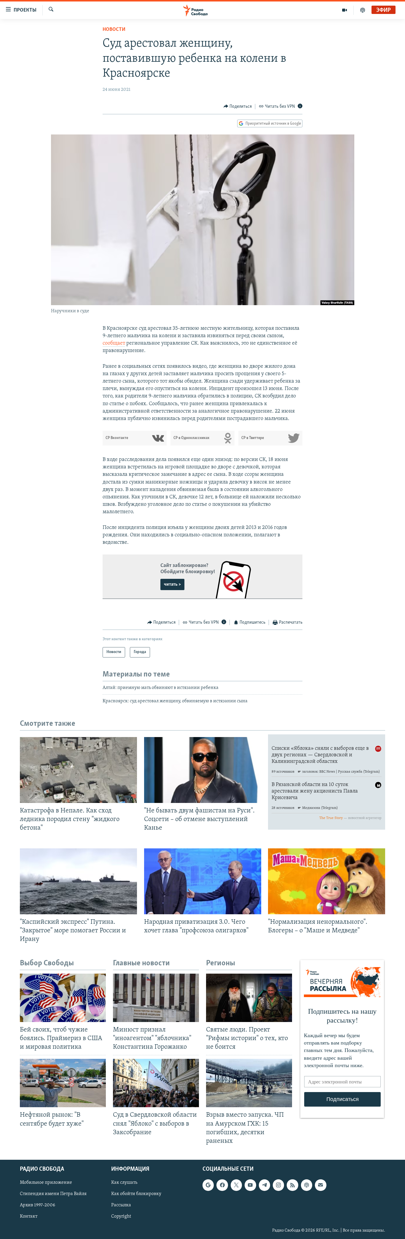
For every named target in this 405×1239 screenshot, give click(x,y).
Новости (114, 29)
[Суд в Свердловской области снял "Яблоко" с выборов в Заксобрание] (156, 1083)
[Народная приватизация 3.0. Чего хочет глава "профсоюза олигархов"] (202, 881)
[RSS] (292, 1185)
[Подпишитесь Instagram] (278, 1185)
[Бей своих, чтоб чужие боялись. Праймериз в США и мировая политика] (63, 998)
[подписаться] (320, 1185)
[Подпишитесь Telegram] (264, 1185)
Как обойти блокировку (136, 1194)
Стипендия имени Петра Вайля (53, 1194)
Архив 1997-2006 (37, 1205)
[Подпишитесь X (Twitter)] (236, 1185)
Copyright (121, 1216)
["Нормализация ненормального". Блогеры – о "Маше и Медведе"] (326, 881)
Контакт (28, 1216)
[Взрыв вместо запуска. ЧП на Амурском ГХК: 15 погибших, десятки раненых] (249, 1083)
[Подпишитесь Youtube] (250, 1185)
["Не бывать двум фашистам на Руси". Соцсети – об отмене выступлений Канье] (202, 770)
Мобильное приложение (46, 1182)
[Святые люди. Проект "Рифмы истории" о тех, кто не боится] (249, 998)
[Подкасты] (306, 1185)
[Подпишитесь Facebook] (222, 1185)
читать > (172, 584)
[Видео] (345, 10)
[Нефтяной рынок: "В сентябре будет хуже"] (63, 1083)
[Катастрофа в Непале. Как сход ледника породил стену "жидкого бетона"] (78, 770)
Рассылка (121, 1205)
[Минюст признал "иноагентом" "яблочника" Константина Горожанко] (156, 998)
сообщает (114, 343)
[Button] (238, 106)
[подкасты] (362, 10)
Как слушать (124, 1182)
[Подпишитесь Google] (208, 1185)
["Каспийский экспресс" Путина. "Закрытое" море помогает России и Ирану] (78, 881)
